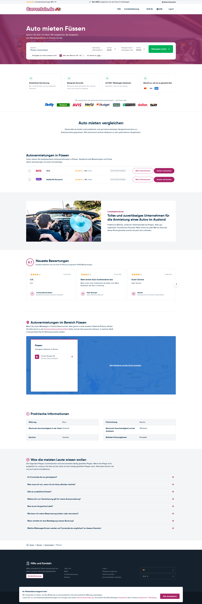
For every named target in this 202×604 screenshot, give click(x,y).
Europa (39, 545)
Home (32, 545)
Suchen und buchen (164, 171)
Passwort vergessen (109, 571)
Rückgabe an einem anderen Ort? (44, 55)
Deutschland (49, 545)
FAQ (119, 9)
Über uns (67, 568)
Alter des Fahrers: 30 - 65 (72, 55)
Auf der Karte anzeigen (49, 358)
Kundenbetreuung (131, 9)
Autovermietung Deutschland (56, 329)
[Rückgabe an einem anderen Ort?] (30, 55)
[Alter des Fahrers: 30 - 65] (61, 55)
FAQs (66, 571)
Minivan (67, 577)
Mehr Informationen (142, 171)
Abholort (33, 48)
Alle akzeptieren (170, 596)
